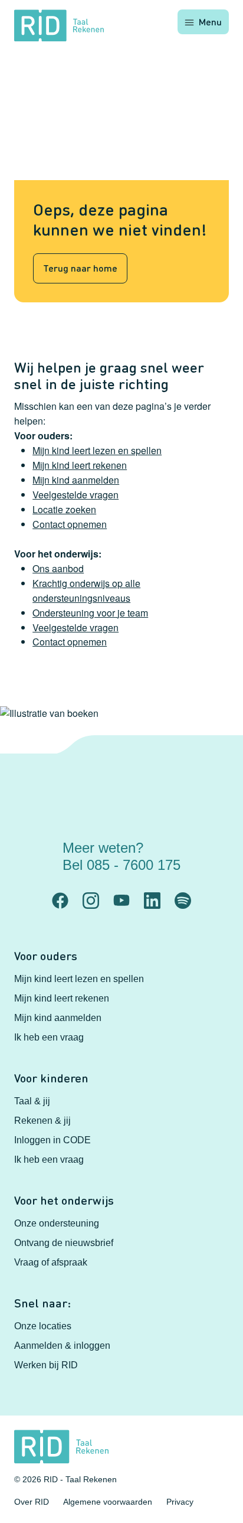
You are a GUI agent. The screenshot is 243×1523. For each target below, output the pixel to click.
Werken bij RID (46, 1365)
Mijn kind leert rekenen (79, 465)
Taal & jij (32, 1101)
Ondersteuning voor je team (90, 612)
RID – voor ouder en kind (141, 888)
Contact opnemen (69, 524)
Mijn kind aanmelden (75, 480)
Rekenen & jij (42, 1121)
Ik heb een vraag (49, 1037)
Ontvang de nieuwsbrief (63, 1243)
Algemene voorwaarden (107, 1501)
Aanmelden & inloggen (62, 1346)
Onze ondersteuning (56, 1223)
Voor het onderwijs (64, 1200)
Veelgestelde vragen (75, 494)
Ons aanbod (58, 568)
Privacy (179, 1501)
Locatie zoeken (64, 509)
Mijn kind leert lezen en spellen (97, 450)
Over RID (31, 1501)
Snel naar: (42, 1302)
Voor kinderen (51, 1077)
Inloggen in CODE (52, 1140)
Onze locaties (42, 1326)
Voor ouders (45, 955)
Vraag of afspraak (50, 1262)
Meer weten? (121, 856)
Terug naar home (80, 268)
